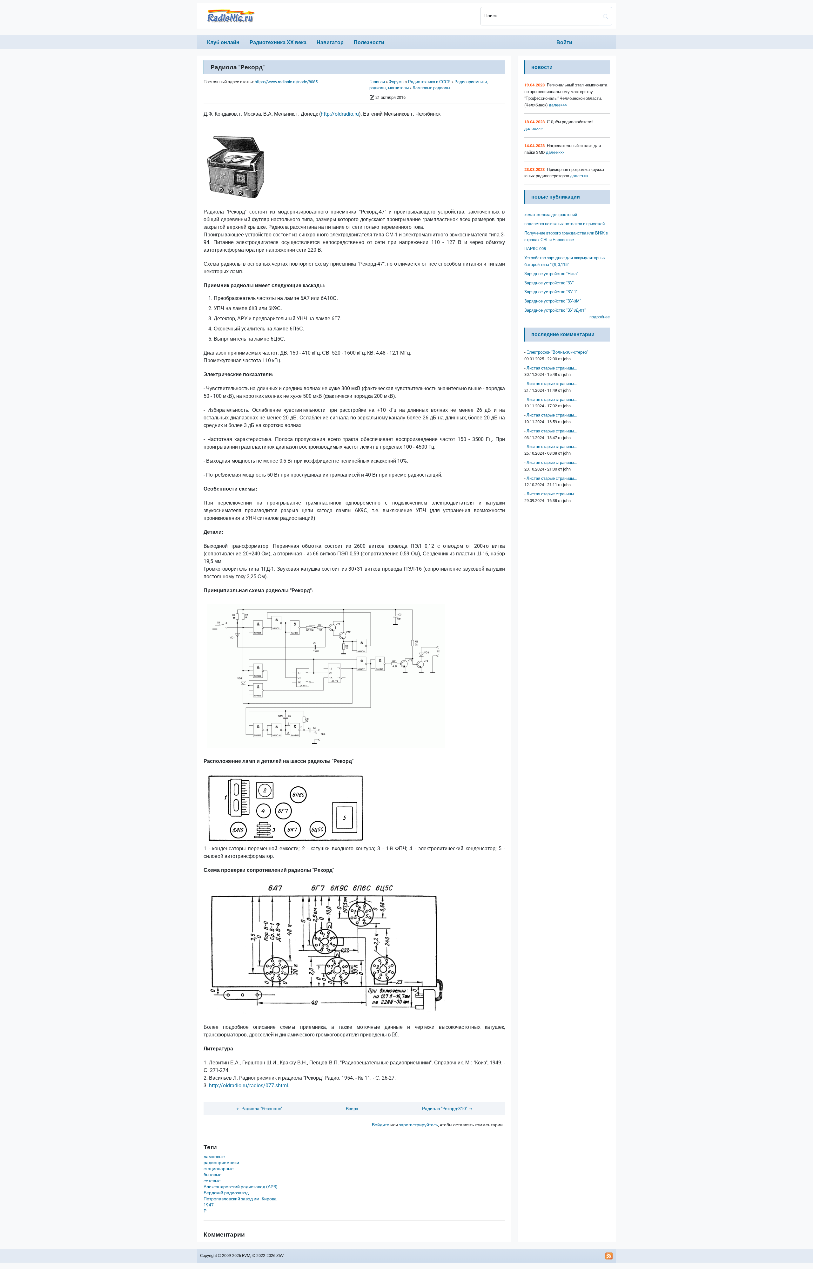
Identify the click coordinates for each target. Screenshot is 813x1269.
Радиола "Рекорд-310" (445, 1108)
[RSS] (609, 1255)
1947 (209, 1205)
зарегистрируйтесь (418, 1125)
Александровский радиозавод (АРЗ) (241, 1187)
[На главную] (337, 16)
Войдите (380, 1125)
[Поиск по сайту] (605, 16)
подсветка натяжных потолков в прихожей (564, 223)
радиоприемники (221, 1162)
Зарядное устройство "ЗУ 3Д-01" (555, 310)
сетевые (212, 1181)
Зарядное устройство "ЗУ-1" (550, 291)
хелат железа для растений (550, 214)
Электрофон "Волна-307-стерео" (557, 352)
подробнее (599, 317)
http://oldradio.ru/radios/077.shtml (248, 1085)
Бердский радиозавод (226, 1193)
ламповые (214, 1156)
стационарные (219, 1168)
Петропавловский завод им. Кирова (240, 1199)
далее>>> (557, 105)
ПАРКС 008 (535, 248)
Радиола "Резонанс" (261, 1108)
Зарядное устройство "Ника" (551, 273)
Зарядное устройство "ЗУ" (549, 283)
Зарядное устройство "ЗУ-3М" (552, 301)
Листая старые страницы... (552, 368)
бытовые (213, 1174)
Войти (564, 42)
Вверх (352, 1108)
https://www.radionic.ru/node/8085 (286, 81)
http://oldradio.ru (340, 114)
